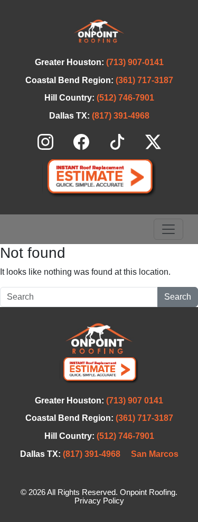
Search (177, 296)
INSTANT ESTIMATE (99, 178)
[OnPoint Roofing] (99, 31)
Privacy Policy (99, 501)
